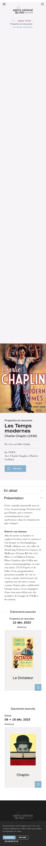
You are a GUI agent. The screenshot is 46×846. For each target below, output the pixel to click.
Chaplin (26, 444)
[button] (4, 4)
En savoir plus (11, 841)
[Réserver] (38, 784)
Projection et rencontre (21, 24)
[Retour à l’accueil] (23, 10)
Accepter (9, 837)
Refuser (22, 837)
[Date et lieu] (38, 687)
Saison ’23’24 (24, 21)
